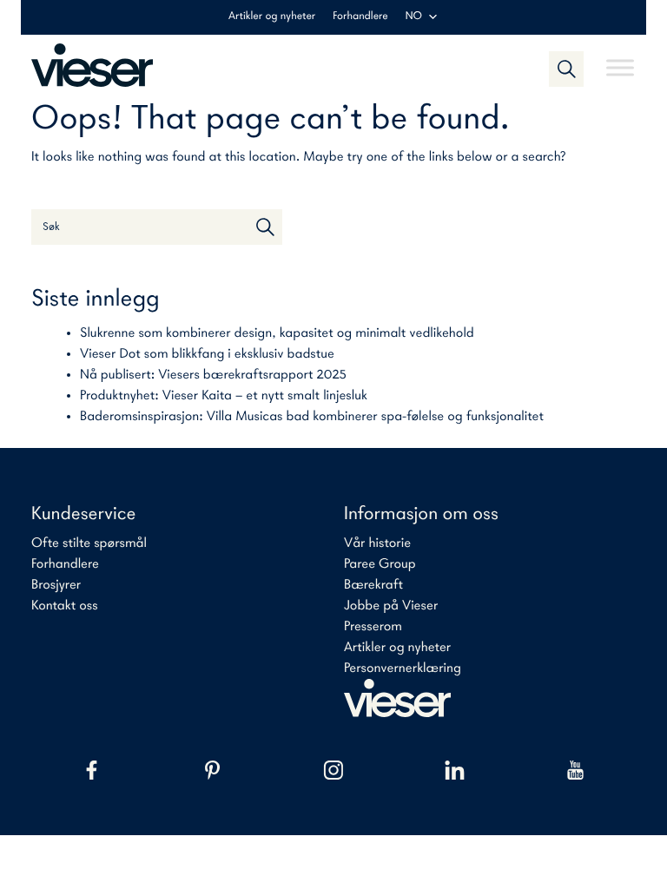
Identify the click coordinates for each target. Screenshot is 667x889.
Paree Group (380, 564)
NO (414, 17)
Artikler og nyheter (271, 17)
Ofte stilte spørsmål (89, 543)
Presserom (373, 627)
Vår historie (377, 543)
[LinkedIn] (454, 770)
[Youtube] (575, 770)
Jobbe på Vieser (391, 606)
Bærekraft (373, 585)
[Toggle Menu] (620, 60)
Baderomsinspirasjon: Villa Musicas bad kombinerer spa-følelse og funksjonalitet (312, 417)
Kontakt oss (64, 606)
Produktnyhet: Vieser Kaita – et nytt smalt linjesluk (223, 396)
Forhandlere (360, 17)
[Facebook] (91, 770)
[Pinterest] (212, 770)
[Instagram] (333, 770)
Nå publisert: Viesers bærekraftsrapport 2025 (213, 375)
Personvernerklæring (402, 668)
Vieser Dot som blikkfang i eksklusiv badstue (207, 354)
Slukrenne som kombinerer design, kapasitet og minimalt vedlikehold (277, 333)
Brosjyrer (56, 585)
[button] (566, 69)
